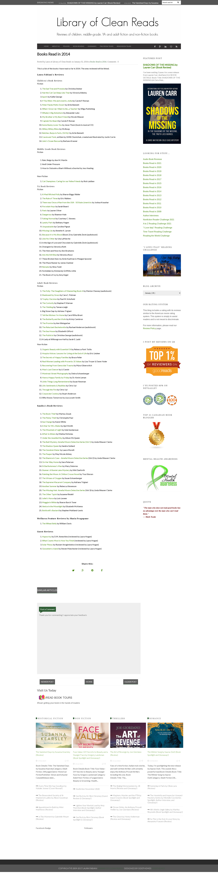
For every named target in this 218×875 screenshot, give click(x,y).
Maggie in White (49, 502)
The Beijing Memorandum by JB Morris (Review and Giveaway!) (125, 787)
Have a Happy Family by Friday (55, 377)
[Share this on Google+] (83, 570)
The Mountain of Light (51, 430)
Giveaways (92, 46)
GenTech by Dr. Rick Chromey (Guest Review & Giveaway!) (90, 797)
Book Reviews (78, 46)
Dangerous (47, 214)
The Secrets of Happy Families (55, 357)
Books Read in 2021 (152, 163)
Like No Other (48, 238)
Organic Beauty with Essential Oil (56, 349)
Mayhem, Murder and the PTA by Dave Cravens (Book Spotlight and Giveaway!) (125, 797)
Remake (45, 267)
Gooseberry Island (50, 548)
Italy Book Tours (106, 46)
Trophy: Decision (49, 299)
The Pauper (47, 454)
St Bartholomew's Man (52, 466)
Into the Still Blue (49, 255)
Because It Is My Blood (52, 234)
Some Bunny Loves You (52, 125)
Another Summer (49, 486)
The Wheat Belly (49, 523)
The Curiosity (48, 303)
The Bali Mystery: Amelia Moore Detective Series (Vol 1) (66, 442)
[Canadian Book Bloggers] (156, 449)
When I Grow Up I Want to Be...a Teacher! (60, 109)
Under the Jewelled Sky (52, 438)
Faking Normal (48, 218)
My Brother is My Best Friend (55, 117)
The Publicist (48, 335)
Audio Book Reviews (152, 159)
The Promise (47, 323)
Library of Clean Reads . (111, 868)
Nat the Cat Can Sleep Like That (56, 92)
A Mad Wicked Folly (51, 194)
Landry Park (47, 222)
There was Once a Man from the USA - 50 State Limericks (67, 202)
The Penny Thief (49, 418)
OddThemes (158, 868)
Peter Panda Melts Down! (53, 105)
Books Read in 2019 (152, 171)
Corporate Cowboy (50, 393)
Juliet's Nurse (48, 498)
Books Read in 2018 (152, 175)
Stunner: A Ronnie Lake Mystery (56, 470)
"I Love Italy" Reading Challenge (157, 228)
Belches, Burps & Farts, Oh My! (55, 133)
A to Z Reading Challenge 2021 (157, 224)
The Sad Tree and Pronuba (53, 88)
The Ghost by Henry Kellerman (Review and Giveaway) (125, 817)
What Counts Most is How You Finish (58, 540)
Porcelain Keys (48, 206)
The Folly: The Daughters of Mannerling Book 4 (62, 291)
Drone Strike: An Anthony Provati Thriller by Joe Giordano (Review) (126, 808)
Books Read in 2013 (152, 195)
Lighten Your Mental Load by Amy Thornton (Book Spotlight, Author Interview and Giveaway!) (88, 807)
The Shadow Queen (50, 446)
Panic (44, 210)
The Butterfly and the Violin (54, 319)
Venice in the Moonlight (52, 506)
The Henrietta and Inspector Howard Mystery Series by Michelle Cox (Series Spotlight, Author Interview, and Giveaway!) (164, 799)
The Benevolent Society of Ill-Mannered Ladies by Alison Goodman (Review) (52, 797)
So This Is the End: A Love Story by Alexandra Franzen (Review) (163, 820)
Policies (66, 46)
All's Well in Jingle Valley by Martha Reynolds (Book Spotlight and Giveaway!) (165, 810)
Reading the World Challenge (156, 236)
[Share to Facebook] (102, 570)
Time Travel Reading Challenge (157, 232)
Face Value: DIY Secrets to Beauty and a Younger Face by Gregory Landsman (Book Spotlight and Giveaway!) (90, 755)
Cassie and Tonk (49, 137)
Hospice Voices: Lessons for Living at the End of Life (64, 353)
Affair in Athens (49, 434)
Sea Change (47, 422)
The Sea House (48, 331)
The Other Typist (49, 494)
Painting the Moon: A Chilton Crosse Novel (60, 474)
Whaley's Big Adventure (52, 113)
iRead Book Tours (124, 46)
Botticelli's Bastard (50, 510)
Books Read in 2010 (152, 207)
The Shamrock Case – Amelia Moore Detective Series (65, 458)
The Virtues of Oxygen (52, 478)
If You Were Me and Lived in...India (57, 101)
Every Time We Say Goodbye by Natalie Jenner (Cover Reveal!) (51, 787)
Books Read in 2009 (152, 211)
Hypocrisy (46, 536)
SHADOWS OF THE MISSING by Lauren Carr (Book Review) (93, 3)
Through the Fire (49, 389)
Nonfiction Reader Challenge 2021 (158, 220)
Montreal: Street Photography (55, 373)
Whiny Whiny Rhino (50, 129)
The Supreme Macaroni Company (56, 482)
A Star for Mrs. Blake (51, 426)
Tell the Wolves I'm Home (53, 315)
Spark (44, 96)
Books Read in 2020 (152, 167)
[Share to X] (73, 570)
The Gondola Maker (51, 450)
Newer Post (47, 681)
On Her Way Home (50, 462)
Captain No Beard (50, 121)
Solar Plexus (47, 544)
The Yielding (47, 307)
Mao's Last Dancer (50, 369)
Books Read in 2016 (152, 187)
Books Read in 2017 (152, 179)
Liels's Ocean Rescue (51, 141)
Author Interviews (151, 216)
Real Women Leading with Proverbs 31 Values (62, 361)
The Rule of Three (50, 198)
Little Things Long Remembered (56, 381)
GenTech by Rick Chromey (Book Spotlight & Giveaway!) (88, 818)
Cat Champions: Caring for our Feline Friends (61, 181)
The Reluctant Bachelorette (54, 327)
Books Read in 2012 (152, 199)
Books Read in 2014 (98, 61)
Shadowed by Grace (50, 295)
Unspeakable (48, 226)
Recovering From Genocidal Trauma (57, 365)
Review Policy (149, 328)
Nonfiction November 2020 (88, 789)
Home (46, 46)
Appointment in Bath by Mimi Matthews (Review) (49, 808)
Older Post (131, 681)
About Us (56, 46)
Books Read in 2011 (152, 203)
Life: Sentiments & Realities (53, 385)
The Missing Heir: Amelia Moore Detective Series (63, 490)
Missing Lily (47, 230)
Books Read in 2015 (152, 183)
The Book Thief (49, 414)
